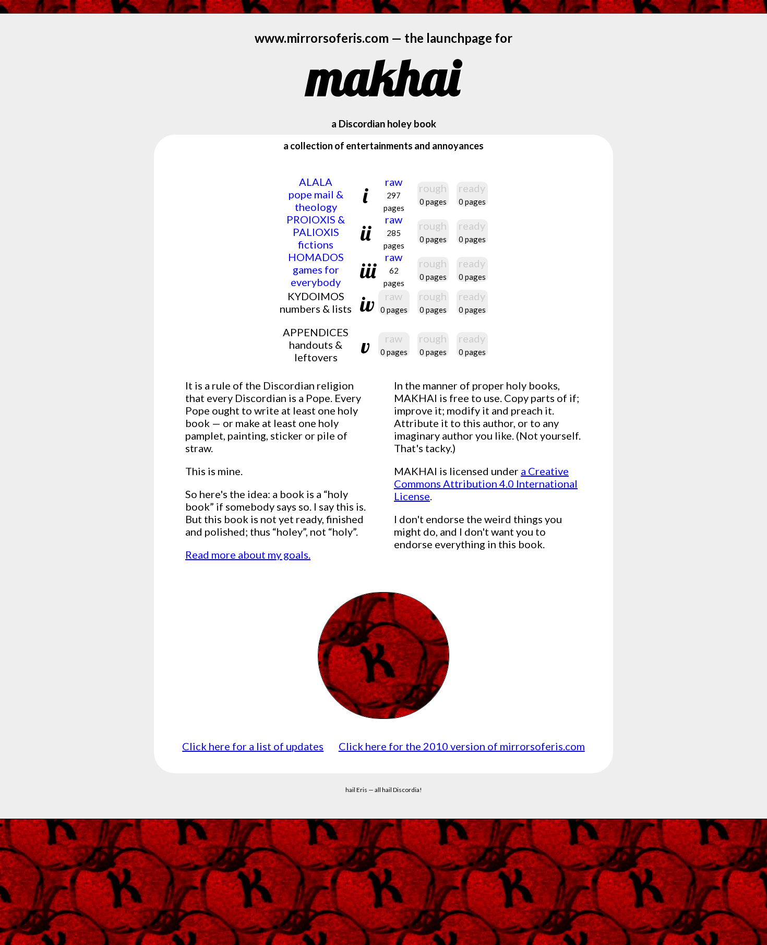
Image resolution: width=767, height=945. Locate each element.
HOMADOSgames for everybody (316, 269)
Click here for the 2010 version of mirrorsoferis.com (462, 746)
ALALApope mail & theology (316, 194)
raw (394, 193)
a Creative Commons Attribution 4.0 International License (486, 483)
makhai (383, 76)
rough (433, 188)
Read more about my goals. (247, 554)
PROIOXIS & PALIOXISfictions (315, 232)
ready (472, 188)
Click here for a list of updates (252, 746)
